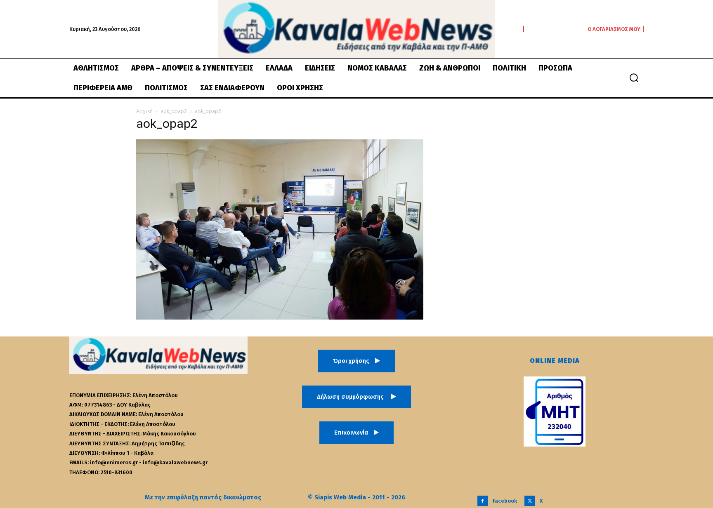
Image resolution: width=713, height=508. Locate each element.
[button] (634, 77)
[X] (529, 501)
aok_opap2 (174, 111)
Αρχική (144, 111)
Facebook (505, 501)
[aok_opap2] (279, 317)
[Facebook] (482, 501)
